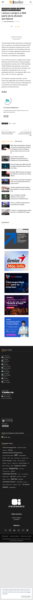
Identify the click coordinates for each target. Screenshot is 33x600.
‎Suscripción (16, 519)
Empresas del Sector (10, 6)
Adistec (10, 450)
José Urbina (5, 468)
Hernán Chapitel (23, 463)
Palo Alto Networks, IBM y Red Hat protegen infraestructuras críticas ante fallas (20, 166)
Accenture (5, 450)
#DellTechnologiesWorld (9, 447)
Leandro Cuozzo (6, 471)
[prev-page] (3, 218)
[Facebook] (5, 530)
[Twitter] (23, 530)
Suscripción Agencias (14, 536)
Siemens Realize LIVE (7, 484)
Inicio (3, 6)
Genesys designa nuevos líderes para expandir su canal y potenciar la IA (20, 189)
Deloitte (14, 460)
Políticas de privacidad (26, 536)
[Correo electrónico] (4, 116)
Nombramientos (5, 191)
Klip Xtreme (21, 468)
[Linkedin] (14, 530)
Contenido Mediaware (9, 21)
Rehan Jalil (20, 479)
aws (12, 458)
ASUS (8, 458)
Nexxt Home (19, 476)
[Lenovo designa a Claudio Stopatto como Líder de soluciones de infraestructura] (6, 197)
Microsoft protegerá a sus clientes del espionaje (8, 132)
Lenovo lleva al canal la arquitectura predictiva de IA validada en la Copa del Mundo (19, 158)
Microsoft (13, 476)
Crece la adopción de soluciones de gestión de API (24, 133)
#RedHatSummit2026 (21, 447)
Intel (12, 465)
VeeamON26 (12, 487)
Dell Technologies (7, 460)
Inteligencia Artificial (20, 466)
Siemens (25, 482)
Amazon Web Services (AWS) (8, 455)
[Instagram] (10, 530)
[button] (2, 2)
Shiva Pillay (19, 482)
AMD (16, 455)
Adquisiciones (19, 6)
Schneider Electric (9, 482)
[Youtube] (27, 530)
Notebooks (4, 183)
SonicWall (15, 484)
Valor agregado (4, 10)
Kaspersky (13, 468)
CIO (18, 8)
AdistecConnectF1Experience (12, 453)
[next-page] (5, 218)
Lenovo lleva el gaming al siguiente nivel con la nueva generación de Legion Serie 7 (20, 181)
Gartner (9, 463)
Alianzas (4, 149)
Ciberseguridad (5, 168)
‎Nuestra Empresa (16, 517)
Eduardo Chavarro (21, 460)
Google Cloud (15, 463)
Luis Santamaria (25, 474)
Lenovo (14, 123)
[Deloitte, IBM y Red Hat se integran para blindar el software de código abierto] (6, 174)
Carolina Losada (17, 458)
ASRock (4, 458)
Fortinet (4, 463)
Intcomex (7, 465)
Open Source (4, 175)
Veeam (5, 487)
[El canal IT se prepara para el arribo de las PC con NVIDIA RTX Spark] (6, 212)
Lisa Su (19, 474)
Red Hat (14, 479)
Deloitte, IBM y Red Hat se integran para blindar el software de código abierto (20, 173)
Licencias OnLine (9, 474)
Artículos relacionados (7, 141)
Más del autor (18, 141)
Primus (8, 479)
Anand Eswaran (22, 455)
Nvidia (24, 476)
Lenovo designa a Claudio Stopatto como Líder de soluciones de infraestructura (19, 196)
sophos (19, 484)
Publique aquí (5, 536)
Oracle (4, 479)
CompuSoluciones (25, 458)
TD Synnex (25, 484)
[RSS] (18, 530)
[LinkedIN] (7, 116)
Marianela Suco (6, 476)
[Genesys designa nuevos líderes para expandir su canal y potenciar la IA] (6, 189)
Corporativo (22, 8)
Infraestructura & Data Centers (14, 10)
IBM (10, 123)
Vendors (4, 160)
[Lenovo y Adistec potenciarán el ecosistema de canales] (6, 204)
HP (28, 463)
